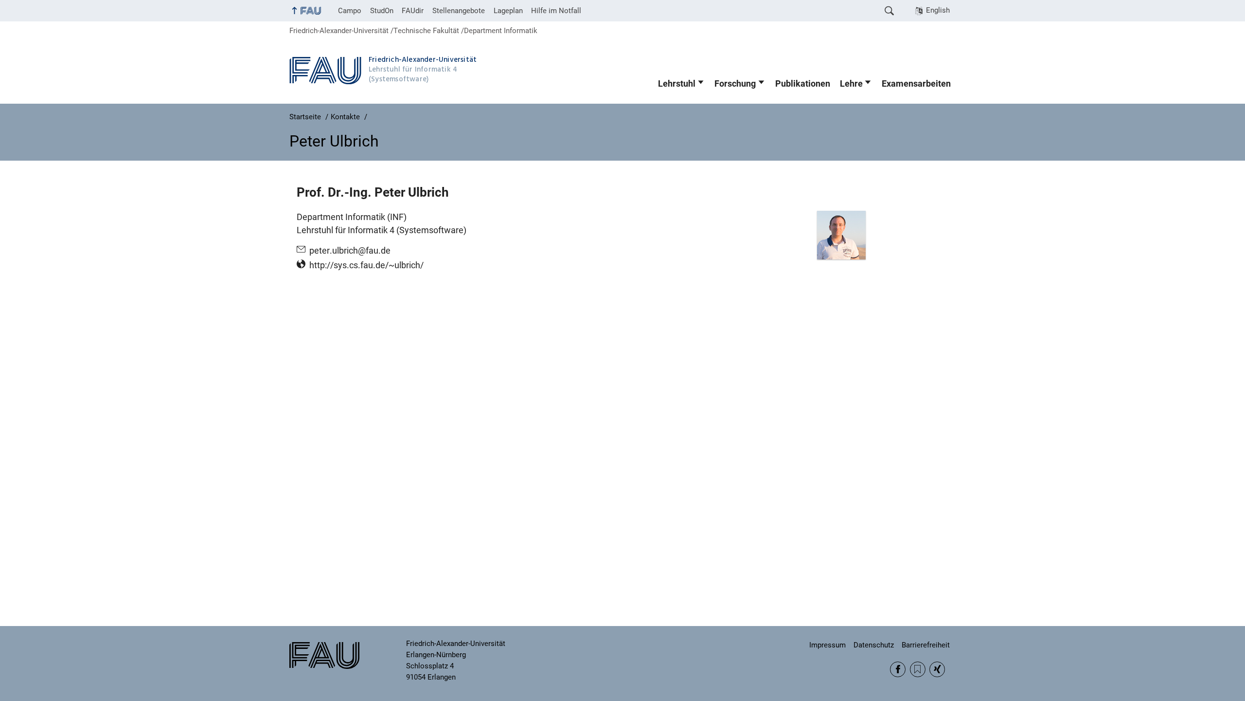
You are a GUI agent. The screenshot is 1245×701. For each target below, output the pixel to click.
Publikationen (802, 84)
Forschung (735, 84)
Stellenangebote (458, 10)
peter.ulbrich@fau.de (350, 251)
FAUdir (413, 10)
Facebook (898, 669)
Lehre (851, 84)
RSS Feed (917, 669)
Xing (937, 669)
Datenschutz (874, 645)
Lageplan (508, 10)
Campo (349, 10)
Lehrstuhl (676, 84)
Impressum (827, 645)
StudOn (381, 10)
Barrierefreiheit (926, 645)
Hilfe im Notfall (556, 10)
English (938, 10)
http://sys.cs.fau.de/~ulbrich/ (366, 265)
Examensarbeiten (916, 84)
